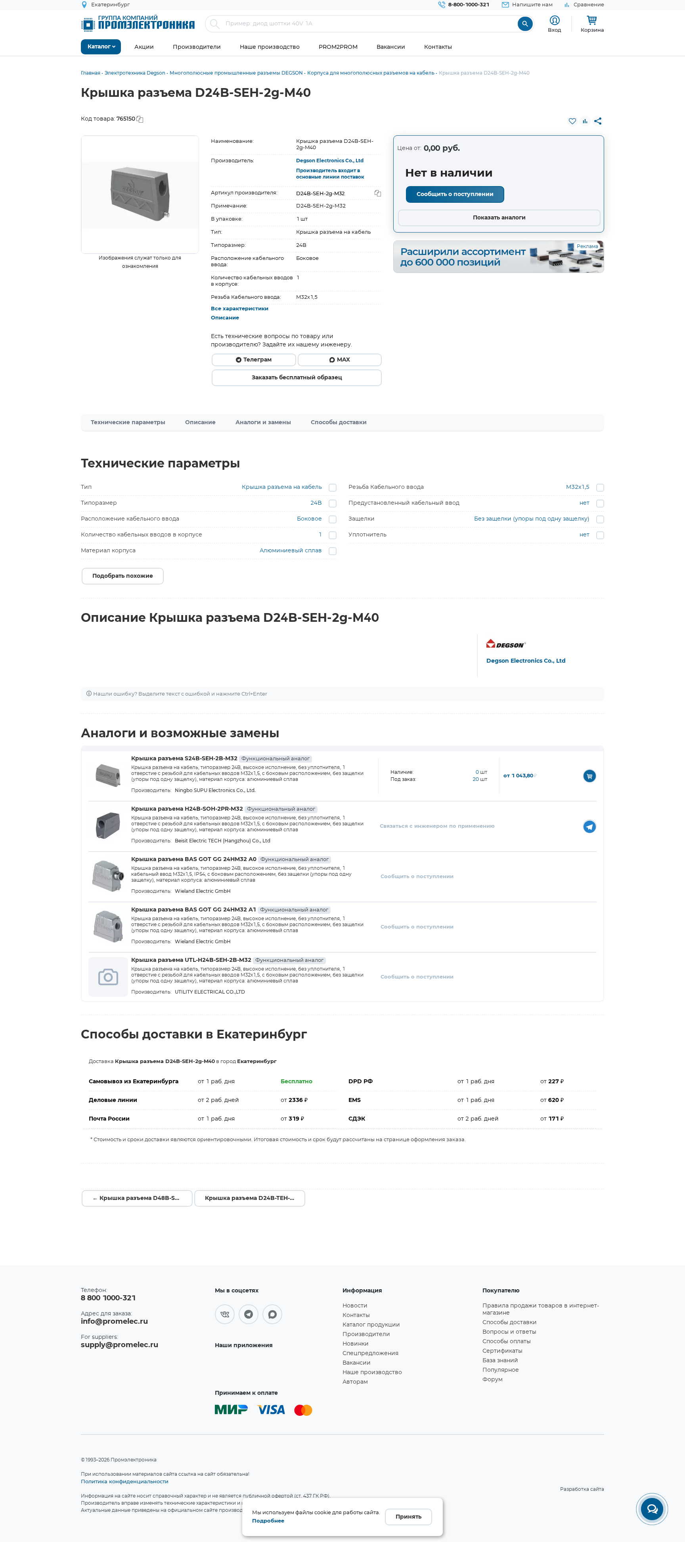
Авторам (355, 1382)
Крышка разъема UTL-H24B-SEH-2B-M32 (227, 960)
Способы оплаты (506, 1341)
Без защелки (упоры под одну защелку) (531, 519)
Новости (354, 1306)
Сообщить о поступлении (455, 194)
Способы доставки (339, 422)
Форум (492, 1379)
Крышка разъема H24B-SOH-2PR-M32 (223, 809)
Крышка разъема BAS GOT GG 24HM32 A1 (229, 910)
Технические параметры (128, 422)
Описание (225, 318)
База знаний (500, 1360)
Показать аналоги (499, 218)
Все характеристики (239, 308)
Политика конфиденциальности (124, 1481)
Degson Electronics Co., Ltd (330, 160)
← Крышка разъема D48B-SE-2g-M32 (142, 1198)
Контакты (356, 1315)
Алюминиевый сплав (291, 551)
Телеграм (257, 360)
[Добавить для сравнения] (585, 121)
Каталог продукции (371, 1325)
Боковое (309, 519)
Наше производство (372, 1372)
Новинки (355, 1344)
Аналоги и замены (263, 422)
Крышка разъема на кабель (282, 487)
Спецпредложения (370, 1353)
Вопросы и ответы (509, 1332)
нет (584, 503)
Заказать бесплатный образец (297, 378)
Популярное (500, 1370)
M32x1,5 (577, 487)
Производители (366, 1334)
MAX (343, 360)
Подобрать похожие (122, 576)
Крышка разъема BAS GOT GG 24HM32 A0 (230, 859)
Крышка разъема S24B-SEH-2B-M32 (220, 758)
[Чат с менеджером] (652, 1509)
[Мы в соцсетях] (225, 1314)
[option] (140, 195)
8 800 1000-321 (108, 1298)
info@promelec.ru (114, 1321)
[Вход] (555, 20)
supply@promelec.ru (119, 1345)
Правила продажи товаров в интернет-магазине (540, 1309)
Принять (408, 1517)
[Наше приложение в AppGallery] (276, 1368)
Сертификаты (502, 1351)
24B (316, 503)
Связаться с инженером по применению (437, 826)
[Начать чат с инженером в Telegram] (590, 826)
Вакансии (356, 1363)
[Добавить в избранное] (572, 121)
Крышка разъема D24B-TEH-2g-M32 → (255, 1198)
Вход (554, 30)
